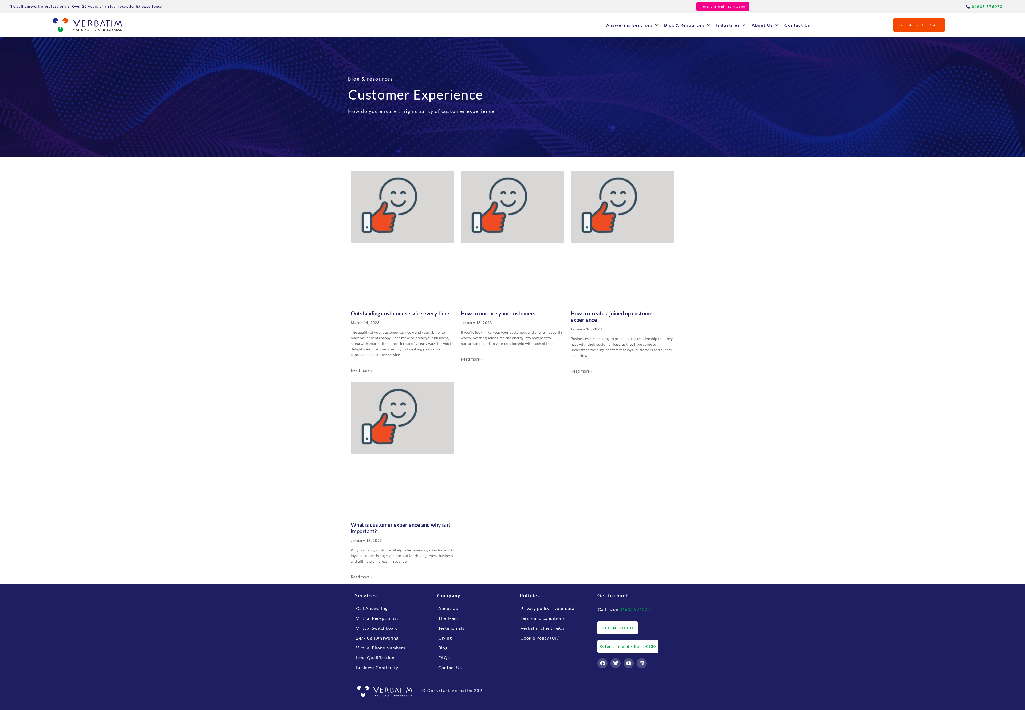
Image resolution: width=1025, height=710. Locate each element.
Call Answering (372, 608)
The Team (448, 618)
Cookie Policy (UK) (540, 637)
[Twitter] (615, 663)
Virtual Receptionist (377, 618)
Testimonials (451, 627)
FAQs (444, 657)
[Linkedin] (642, 663)
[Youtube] (629, 663)
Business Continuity (377, 667)
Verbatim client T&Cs (543, 627)
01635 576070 (635, 609)
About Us (448, 608)
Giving (445, 637)
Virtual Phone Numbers (380, 647)
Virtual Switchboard (377, 627)
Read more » (361, 370)
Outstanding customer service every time (400, 313)
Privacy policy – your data (547, 608)
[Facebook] (602, 663)
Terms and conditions (543, 618)
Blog (443, 647)
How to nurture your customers (498, 313)
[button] (632, 25)
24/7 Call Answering (377, 637)
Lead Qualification (375, 657)
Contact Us (450, 667)
